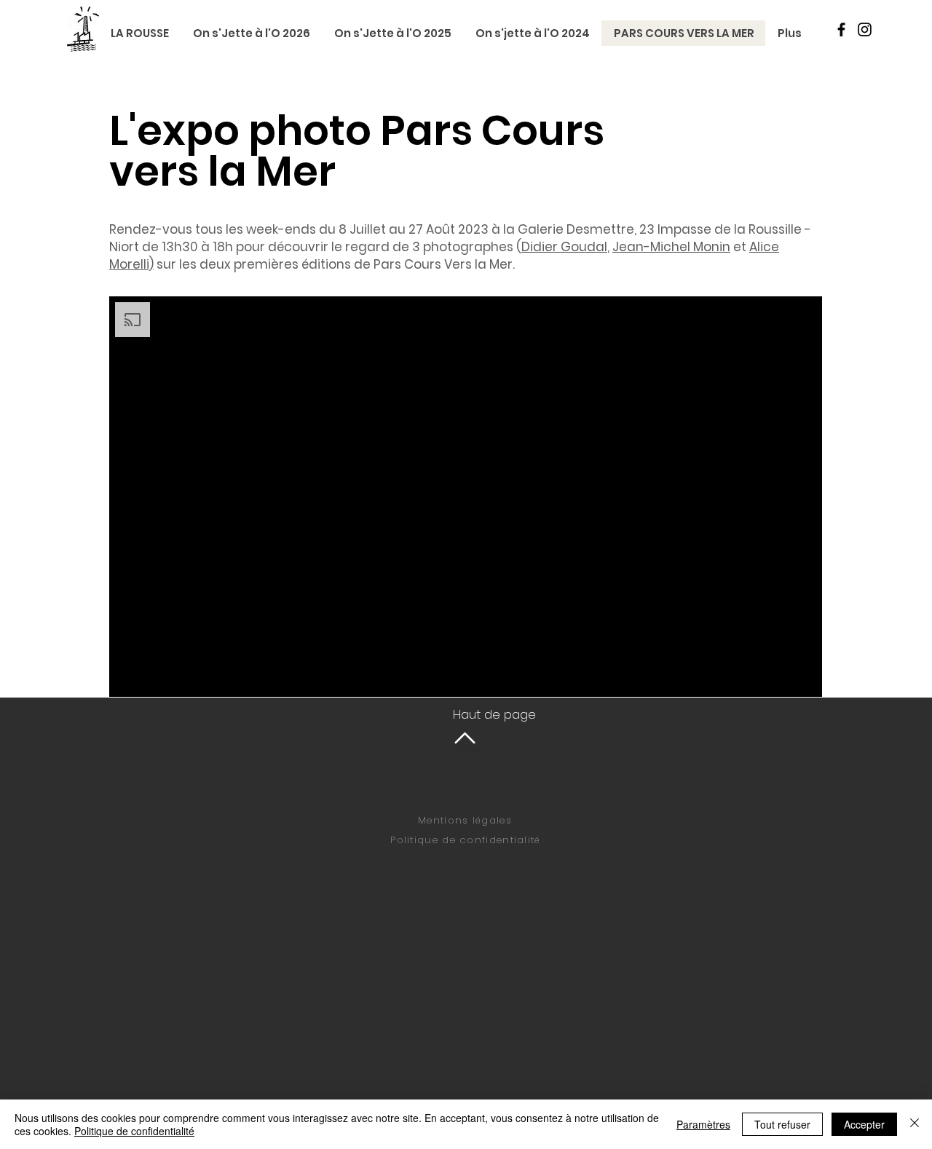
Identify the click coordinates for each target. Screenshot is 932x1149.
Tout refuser (782, 1124)
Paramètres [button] (703, 1124)
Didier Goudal (564, 247)
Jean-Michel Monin (671, 247)
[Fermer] (914, 1124)
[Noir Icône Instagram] (865, 29)
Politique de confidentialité (465, 840)
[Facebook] (841, 29)
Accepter (864, 1124)
